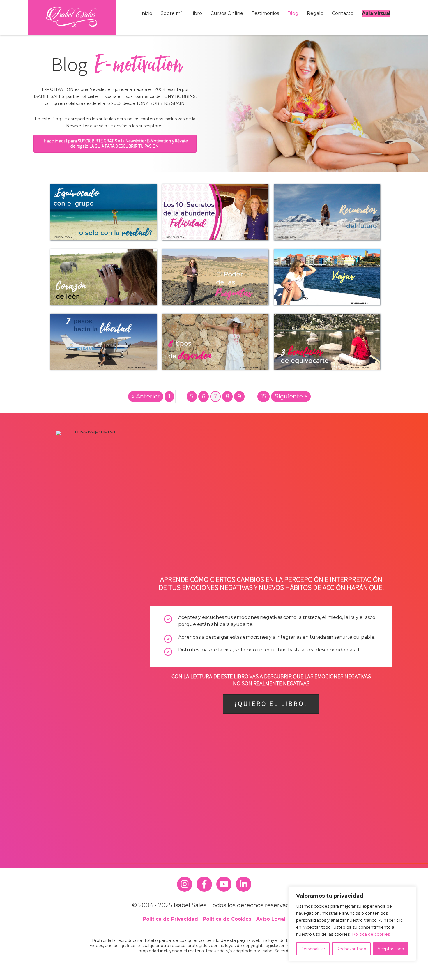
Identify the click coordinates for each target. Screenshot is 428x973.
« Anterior (146, 396)
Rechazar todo (351, 948)
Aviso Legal (270, 919)
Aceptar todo (390, 948)
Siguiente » (291, 396)
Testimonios (265, 13)
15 (263, 396)
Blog (292, 13)
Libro (196, 13)
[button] (115, 144)
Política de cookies (371, 934)
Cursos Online (227, 13)
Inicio (146, 13)
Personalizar (312, 948)
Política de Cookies (227, 919)
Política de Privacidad (170, 919)
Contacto (342, 13)
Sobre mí (171, 13)
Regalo (315, 13)
